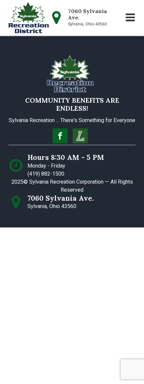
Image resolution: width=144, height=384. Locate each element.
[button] (130, 17)
